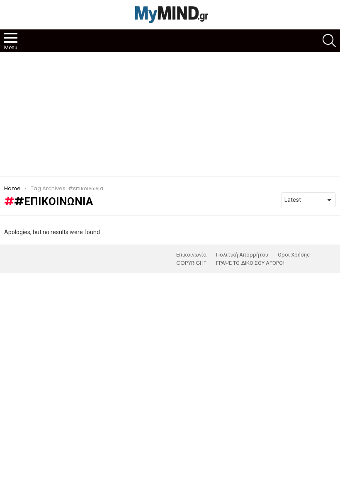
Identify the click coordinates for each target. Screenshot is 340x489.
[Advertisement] (170, 114)
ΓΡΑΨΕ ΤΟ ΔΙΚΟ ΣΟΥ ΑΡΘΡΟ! (250, 263)
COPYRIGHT (191, 263)
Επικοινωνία (191, 255)
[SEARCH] (329, 40)
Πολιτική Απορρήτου (242, 255)
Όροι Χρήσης (294, 255)
